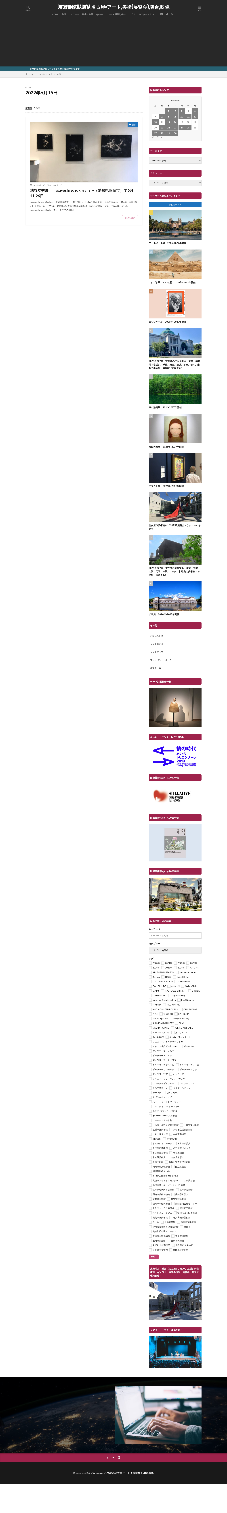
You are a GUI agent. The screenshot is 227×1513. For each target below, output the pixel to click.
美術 (64, 14)
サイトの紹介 (156, 644)
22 (168, 127)
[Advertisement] (113, 43)
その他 (99, 14)
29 (168, 133)
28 (162, 133)
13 (155, 122)
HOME (55, 14)
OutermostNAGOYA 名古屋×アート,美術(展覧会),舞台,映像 (113, 7)
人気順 (37, 107)
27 (155, 133)
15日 (59, 74)
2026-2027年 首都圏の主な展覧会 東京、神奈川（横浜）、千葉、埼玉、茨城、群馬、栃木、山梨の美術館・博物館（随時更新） (174, 364)
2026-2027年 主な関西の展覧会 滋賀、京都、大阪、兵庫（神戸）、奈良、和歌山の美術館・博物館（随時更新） (174, 571)
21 (162, 127)
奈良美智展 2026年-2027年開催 (166, 446)
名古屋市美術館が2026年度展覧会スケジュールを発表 (175, 527)
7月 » (159, 137)
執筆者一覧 (155, 668)
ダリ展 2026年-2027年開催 (164, 614)
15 (168, 122)
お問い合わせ (156, 636)
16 (175, 122)
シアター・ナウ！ (147, 14)
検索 (153, 1256)
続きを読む (130, 218)
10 (182, 116)
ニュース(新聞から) (115, 14)
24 (182, 127)
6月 (50, 74)
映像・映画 (87, 14)
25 (188, 127)
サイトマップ (156, 652)
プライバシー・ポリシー (162, 660)
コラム (132, 14)
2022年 (41, 74)
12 (195, 116)
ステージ (75, 14)
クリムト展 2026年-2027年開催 (166, 486)
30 (175, 133)
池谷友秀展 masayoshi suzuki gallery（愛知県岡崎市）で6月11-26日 (81, 193)
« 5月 (154, 137)
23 (175, 127)
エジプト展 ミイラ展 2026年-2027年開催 (172, 282)
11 (188, 116)
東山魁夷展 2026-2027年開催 (165, 407)
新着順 (28, 107)
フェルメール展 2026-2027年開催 (167, 243)
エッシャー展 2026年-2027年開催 (167, 321)
